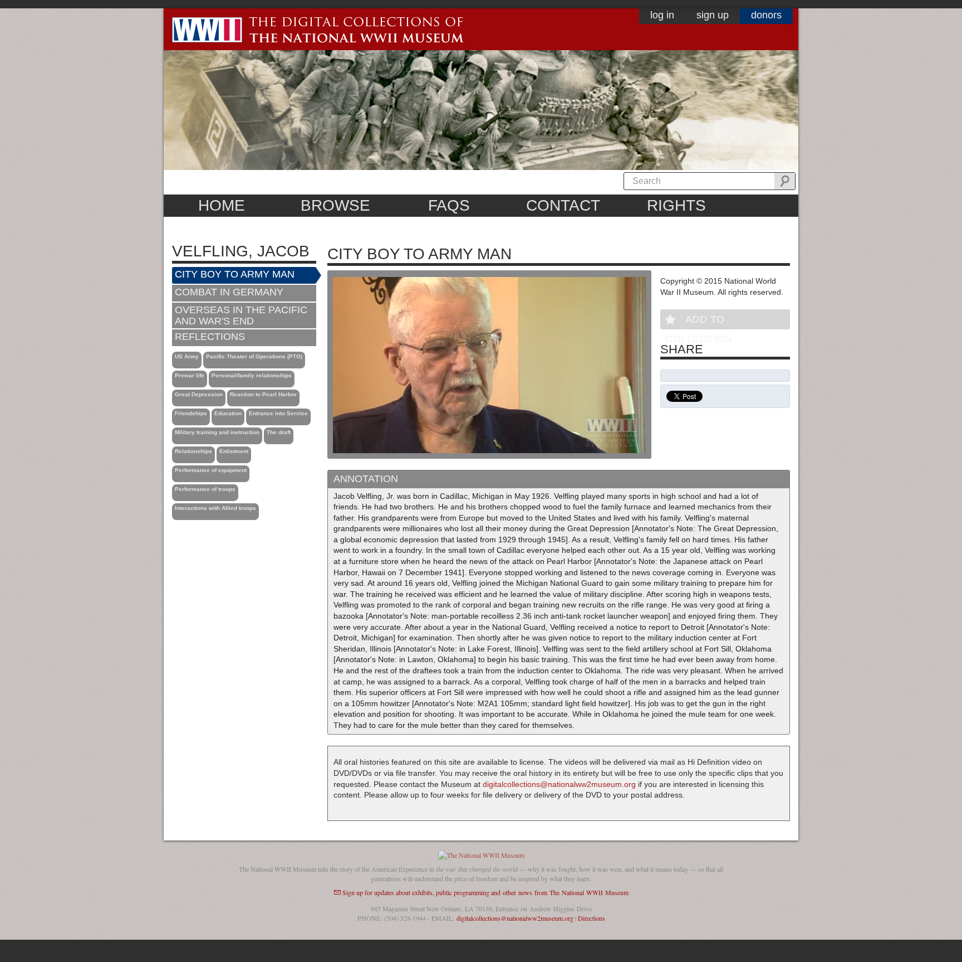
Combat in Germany (229, 292)
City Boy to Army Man (235, 274)
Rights (676, 205)
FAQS (449, 205)
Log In (662, 15)
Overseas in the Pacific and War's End (241, 315)
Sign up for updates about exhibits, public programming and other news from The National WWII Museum (485, 892)
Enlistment (233, 451)
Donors (766, 15)
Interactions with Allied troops (215, 508)
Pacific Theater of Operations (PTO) (254, 356)
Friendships (191, 413)
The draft (279, 432)
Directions (591, 918)
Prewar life (189, 375)
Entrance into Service (278, 413)
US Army (187, 356)
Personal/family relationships (252, 375)
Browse (335, 205)
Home (221, 205)
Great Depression (199, 394)
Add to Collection (698, 321)
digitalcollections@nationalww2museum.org (559, 784)
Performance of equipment (211, 470)
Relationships (193, 451)
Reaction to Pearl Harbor (263, 394)
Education (228, 413)
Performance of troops (205, 489)
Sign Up (712, 15)
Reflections (210, 336)
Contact (563, 205)
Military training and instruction (217, 432)
